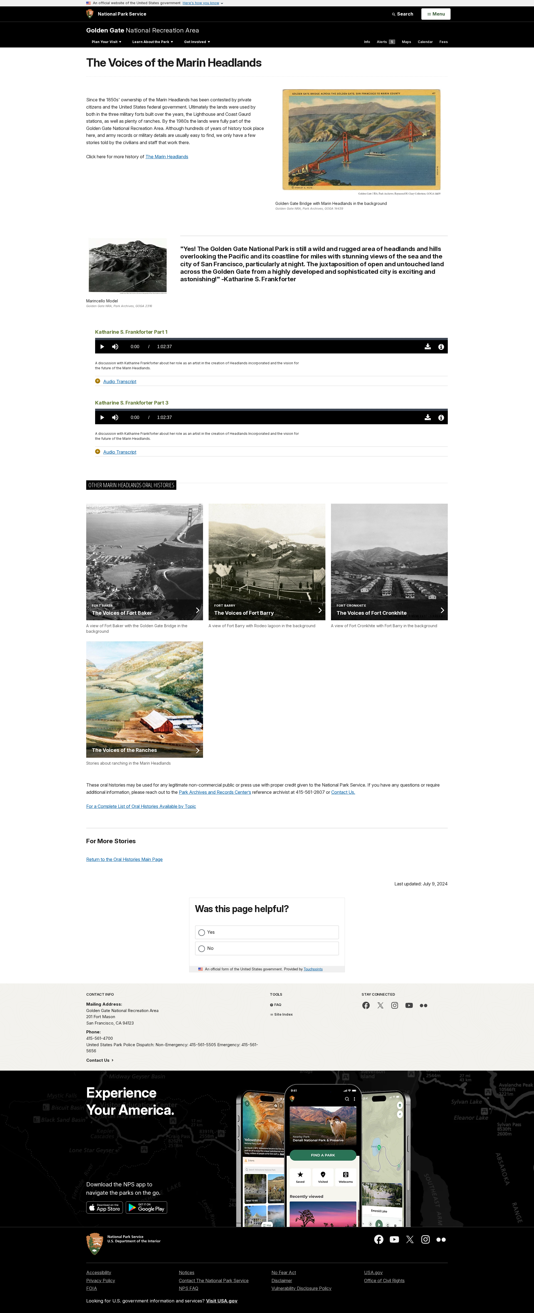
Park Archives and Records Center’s (215, 792)
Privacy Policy (100, 1280)
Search (404, 14)
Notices (186, 1272)
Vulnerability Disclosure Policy (301, 1288)
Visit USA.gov (222, 1301)
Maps (406, 42)
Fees (443, 42)
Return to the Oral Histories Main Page (124, 859)
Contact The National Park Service (214, 1280)
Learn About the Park (150, 42)
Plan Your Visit (104, 42)
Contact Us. (343, 792)
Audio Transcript (119, 381)
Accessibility (98, 1272)
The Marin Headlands (166, 156)
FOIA (91, 1288)
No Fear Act (283, 1272)
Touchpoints (313, 968)
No (210, 948)
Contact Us (98, 1060)
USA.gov (373, 1272)
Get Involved (195, 42)
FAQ (277, 1004)
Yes (211, 932)
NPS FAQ (188, 1288)
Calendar (425, 42)
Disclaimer (281, 1280)
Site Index (283, 1014)
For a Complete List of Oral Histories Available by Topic (141, 806)
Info (367, 42)
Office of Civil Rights (384, 1280)
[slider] (271, 339)
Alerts (385, 42)
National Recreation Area (142, 30)
